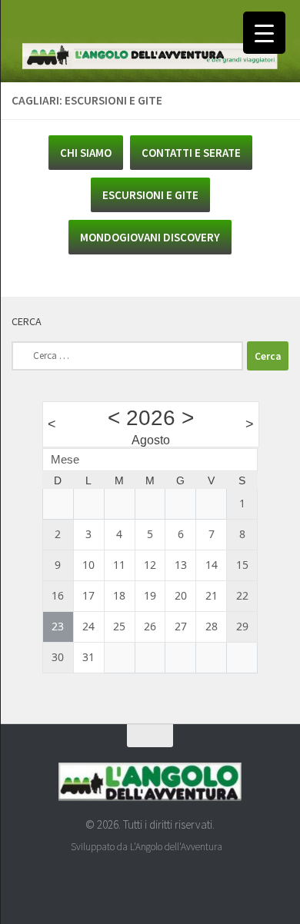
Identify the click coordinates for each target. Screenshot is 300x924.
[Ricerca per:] (127, 356)
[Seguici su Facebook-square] (136, 881)
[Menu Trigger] (264, 33)
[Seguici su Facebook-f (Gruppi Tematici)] (164, 881)
